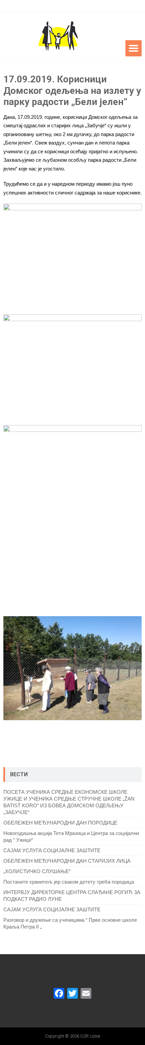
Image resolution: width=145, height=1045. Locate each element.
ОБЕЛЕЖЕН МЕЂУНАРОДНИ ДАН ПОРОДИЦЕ (60, 823)
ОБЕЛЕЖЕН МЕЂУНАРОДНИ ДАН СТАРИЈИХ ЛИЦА (66, 861)
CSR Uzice (90, 1036)
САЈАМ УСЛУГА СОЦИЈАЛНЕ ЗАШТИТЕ (51, 850)
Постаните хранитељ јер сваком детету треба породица (68, 882)
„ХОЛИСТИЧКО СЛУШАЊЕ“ (36, 871)
